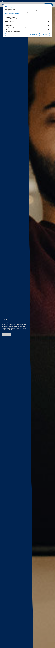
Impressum (17, 13)
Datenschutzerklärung (9, 13)
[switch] (49, 21)
